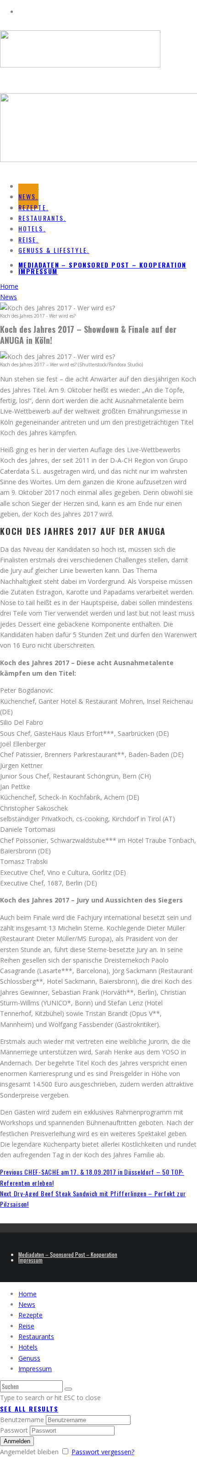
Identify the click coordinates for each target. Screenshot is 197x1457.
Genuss (29, 1358)
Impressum (38, 271)
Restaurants (36, 1336)
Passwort (14, 1430)
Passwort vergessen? (102, 1451)
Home (27, 1293)
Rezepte (30, 1315)
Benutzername (22, 1419)
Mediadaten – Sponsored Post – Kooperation (102, 264)
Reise (26, 1326)
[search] (68, 1389)
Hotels (28, 1347)
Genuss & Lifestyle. (53, 250)
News (26, 1304)
